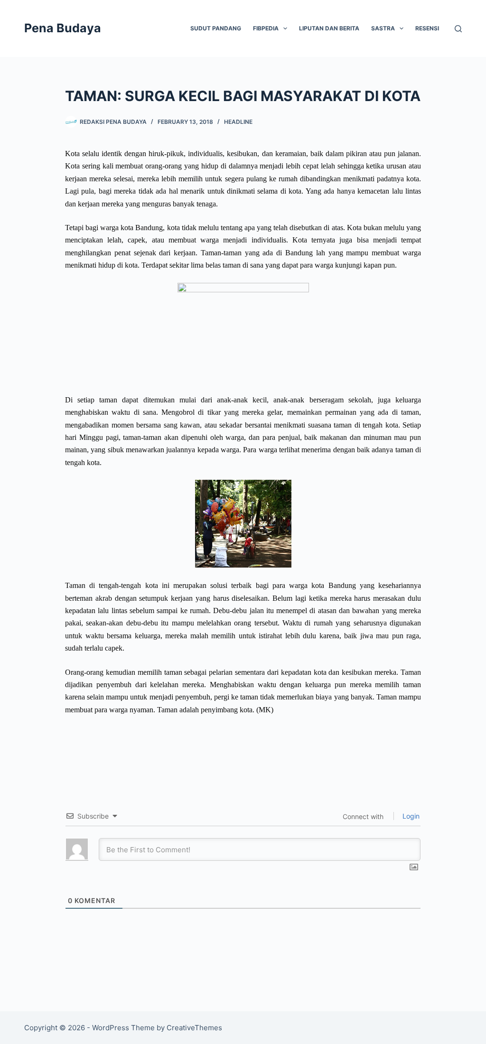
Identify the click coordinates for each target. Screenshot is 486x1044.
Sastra (383, 28)
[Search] (458, 28)
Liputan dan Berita (329, 28)
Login (410, 816)
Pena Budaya (62, 28)
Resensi (427, 28)
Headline (238, 121)
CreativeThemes (194, 1027)
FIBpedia (266, 28)
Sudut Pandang (215, 28)
